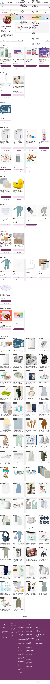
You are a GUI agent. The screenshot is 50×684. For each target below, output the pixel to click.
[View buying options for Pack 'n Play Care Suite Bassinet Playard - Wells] (18, 359)
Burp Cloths (19, 642)
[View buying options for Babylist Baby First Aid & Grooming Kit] (6, 158)
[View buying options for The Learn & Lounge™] (18, 571)
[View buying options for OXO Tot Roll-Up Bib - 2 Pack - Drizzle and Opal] (31, 504)
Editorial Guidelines (39, 642)
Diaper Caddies (20, 650)
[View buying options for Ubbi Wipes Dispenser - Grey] (18, 456)
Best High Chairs (28, 646)
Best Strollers (28, 651)
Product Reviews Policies (39, 643)
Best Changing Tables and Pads (31, 642)
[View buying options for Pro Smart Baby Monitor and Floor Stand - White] (31, 375)
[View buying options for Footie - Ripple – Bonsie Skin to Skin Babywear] (6, 264)
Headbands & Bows (20, 654)
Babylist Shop (13, 629)
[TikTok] (2, 678)
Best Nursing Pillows (29, 647)
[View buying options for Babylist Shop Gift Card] (18, 315)
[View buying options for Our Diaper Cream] (31, 264)
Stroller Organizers (20, 668)
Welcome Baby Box (4, 637)
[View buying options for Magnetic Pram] (18, 264)
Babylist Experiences (14, 632)
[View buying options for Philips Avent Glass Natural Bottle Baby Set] (18, 408)
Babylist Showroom (13, 631)
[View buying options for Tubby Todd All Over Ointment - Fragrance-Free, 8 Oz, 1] (31, 536)
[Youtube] (13, 678)
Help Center (38, 624)
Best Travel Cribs (28, 659)
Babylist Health (13, 628)
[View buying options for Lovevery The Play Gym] (44, 375)
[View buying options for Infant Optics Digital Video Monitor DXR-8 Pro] (18, 504)
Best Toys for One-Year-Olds (30, 658)
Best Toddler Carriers (29, 654)
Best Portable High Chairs (30, 650)
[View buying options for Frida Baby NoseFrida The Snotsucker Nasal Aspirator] (44, 488)
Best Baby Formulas (29, 631)
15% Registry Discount (5, 636)
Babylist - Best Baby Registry (5, 12)
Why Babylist (3, 627)
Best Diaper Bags (28, 643)
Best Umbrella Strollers (29, 663)
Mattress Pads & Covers (21, 658)
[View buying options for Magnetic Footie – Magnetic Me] (6, 552)
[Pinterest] (9, 678)
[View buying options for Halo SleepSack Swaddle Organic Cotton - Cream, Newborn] (31, 456)
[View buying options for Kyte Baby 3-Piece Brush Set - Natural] (31, 424)
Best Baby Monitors (29, 634)
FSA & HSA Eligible (20, 631)
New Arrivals (19, 624)
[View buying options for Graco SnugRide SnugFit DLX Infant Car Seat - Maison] (44, 359)
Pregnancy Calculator (29, 666)
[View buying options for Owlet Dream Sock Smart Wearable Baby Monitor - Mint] (6, 571)
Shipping (37, 627)
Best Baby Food (28, 630)
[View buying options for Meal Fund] (6, 315)
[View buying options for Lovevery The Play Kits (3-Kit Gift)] (6, 239)
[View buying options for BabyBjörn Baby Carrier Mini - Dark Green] (44, 456)
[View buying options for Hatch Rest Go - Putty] (31, 392)
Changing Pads (20, 646)
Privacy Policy (4, 3)
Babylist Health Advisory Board (40, 630)
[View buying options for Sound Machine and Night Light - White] (31, 408)
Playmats (19, 665)
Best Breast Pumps (29, 640)
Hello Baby (12, 635)
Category (8, 40)
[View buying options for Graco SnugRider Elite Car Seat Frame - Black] (44, 552)
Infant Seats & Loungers (21, 657)
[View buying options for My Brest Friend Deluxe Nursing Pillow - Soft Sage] (18, 375)
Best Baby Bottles (29, 627)
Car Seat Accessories (21, 643)
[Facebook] (7, 678)
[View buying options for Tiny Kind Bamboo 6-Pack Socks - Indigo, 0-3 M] (44, 520)
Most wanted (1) (14, 40)
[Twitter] (11, 678)
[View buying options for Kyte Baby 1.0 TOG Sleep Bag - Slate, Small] (18, 488)
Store (4, 40)
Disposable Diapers (20, 651)
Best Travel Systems (29, 662)
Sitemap (37, 639)
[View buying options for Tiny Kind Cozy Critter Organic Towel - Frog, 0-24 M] (18, 603)
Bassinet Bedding (20, 634)
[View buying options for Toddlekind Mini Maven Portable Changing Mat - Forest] (6, 520)
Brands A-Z (19, 630)
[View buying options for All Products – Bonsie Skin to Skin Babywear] (18, 211)
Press (11, 639)
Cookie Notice (38, 640)
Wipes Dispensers (20, 672)
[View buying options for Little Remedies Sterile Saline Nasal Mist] (44, 135)
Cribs (18, 647)
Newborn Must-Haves (21, 627)
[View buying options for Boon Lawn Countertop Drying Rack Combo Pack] (6, 392)
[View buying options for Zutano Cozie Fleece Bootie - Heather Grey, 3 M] (44, 440)
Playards (19, 664)
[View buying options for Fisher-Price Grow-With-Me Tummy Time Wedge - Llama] (6, 603)
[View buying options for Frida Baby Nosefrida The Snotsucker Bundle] (31, 135)
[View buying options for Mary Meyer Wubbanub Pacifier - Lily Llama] (6, 375)
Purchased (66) (20, 40)
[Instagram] (5, 678)
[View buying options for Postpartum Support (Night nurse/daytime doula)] (18, 80)
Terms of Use (38, 631)
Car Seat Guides (28, 624)
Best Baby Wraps (28, 635)
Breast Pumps (20, 640)
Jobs (11, 636)
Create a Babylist (4, 624)
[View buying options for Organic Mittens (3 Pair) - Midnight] (31, 211)
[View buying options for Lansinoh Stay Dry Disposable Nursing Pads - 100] (18, 52)
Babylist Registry (13, 625)
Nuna (18, 662)
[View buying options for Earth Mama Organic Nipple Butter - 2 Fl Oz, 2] (31, 52)
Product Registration (39, 636)
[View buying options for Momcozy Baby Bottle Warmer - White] (18, 520)
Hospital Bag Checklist (5, 630)
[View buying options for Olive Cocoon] (31, 488)
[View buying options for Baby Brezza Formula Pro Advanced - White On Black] (18, 552)
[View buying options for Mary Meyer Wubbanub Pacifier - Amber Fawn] (31, 158)
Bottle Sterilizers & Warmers (22, 639)
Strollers (19, 669)
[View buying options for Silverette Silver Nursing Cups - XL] (44, 536)
